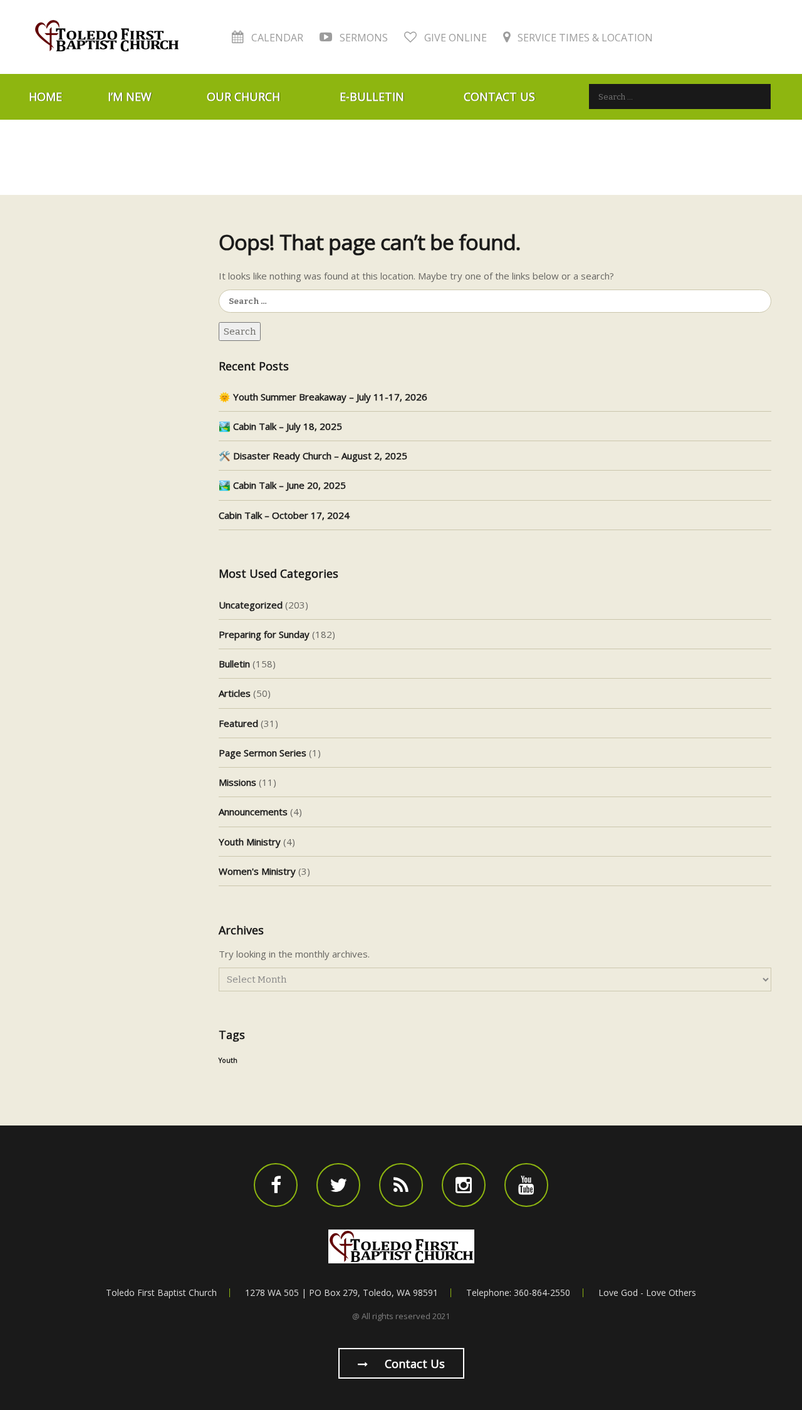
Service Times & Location (584, 37)
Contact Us (499, 96)
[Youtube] (526, 1185)
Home (45, 96)
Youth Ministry (250, 841)
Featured (238, 723)
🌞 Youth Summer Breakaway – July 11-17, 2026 (323, 396)
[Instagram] (464, 1185)
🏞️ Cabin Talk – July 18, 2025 (280, 426)
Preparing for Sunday (264, 634)
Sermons (362, 37)
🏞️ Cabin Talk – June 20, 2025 (282, 485)
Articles (235, 693)
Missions (237, 782)
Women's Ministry (257, 871)
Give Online (454, 37)
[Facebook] (276, 1185)
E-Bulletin (372, 96)
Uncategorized (251, 604)
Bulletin (234, 663)
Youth (228, 1060)
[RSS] (401, 1185)
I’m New (130, 96)
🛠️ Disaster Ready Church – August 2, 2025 (313, 455)
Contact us (413, 1363)
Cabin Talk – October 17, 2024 (284, 515)
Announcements (253, 811)
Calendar (276, 37)
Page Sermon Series (262, 752)
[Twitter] (338, 1185)
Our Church (243, 96)
